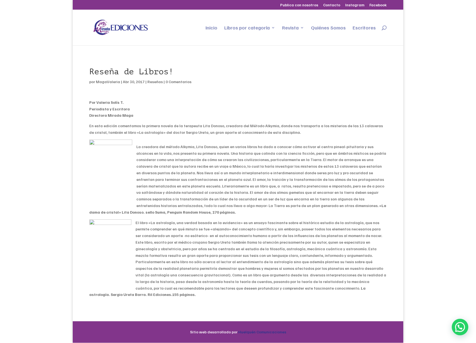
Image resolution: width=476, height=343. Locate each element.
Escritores (364, 28)
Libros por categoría (247, 28)
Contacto (331, 5)
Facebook (378, 5)
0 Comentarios (178, 81)
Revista (290, 28)
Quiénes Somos (328, 28)
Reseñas (155, 81)
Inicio (211, 28)
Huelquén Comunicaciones (262, 332)
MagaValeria (108, 81)
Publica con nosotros (299, 5)
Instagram (354, 5)
